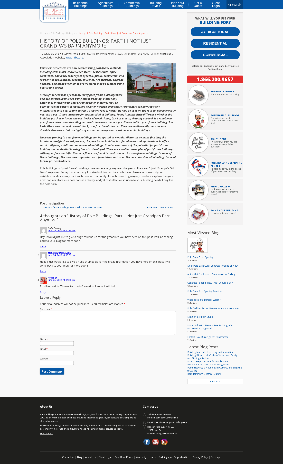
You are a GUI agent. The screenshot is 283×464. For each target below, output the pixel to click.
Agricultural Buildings (106, 4)
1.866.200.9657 (215, 79)
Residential (215, 43)
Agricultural (215, 32)
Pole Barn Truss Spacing (161, 207)
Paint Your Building (224, 210)
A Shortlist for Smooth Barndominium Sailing (211, 274)
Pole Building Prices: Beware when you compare (213, 308)
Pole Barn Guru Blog (225, 115)
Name (44, 339)
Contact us (68, 457)
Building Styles (156, 4)
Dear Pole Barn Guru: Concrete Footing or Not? (212, 265)
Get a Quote (198, 4)
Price (222, 91)
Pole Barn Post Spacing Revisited (204, 291)
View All (215, 381)
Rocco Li (52, 277)
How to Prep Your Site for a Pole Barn (207, 361)
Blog (79, 457)
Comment (46, 309)
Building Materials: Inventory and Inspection (210, 352)
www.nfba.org (74, 57)
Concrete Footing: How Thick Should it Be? (210, 282)
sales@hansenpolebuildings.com (170, 422)
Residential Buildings (80, 4)
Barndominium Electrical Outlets (204, 373)
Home (43, 33)
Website (44, 358)
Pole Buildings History (62, 33)
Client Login (216, 4)
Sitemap (215, 457)
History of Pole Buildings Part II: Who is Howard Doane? (71, 207)
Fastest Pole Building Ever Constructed (207, 336)
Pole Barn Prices (123, 457)
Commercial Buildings (132, 4)
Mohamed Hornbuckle (59, 252)
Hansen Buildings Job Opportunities (169, 457)
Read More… (46, 433)
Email (44, 348)
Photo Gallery (221, 186)
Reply (43, 246)
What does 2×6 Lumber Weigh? (203, 299)
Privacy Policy (200, 457)
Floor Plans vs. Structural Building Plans (208, 364)
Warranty (141, 457)
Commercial (215, 55)
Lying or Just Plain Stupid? (200, 316)
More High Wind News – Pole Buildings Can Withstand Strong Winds (210, 327)
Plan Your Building (177, 4)
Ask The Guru (219, 139)
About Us (90, 457)
